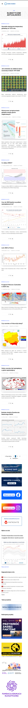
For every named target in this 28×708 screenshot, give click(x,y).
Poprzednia (8, 456)
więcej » (3, 594)
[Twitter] (10, 59)
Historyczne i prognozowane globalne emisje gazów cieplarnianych (10, 112)
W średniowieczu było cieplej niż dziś (10, 579)
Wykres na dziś (5, 23)
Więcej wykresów (5, 566)
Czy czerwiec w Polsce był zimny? (12, 323)
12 (10, 458)
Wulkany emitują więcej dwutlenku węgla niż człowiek (14, 577)
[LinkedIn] (12, 59)
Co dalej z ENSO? (6, 163)
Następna (15, 458)
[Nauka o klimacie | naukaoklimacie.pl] (9, 3)
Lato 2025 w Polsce (7, 248)
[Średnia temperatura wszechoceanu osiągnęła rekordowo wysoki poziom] (14, 563)
